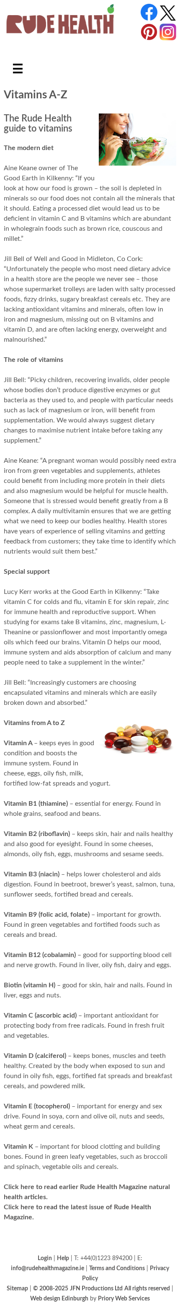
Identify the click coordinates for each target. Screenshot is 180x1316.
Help (63, 1258)
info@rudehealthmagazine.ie (47, 1268)
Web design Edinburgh (59, 1298)
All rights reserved (147, 1288)
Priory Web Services (124, 1298)
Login (45, 1258)
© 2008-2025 (50, 1288)
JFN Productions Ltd (96, 1288)
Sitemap (17, 1288)
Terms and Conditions (117, 1268)
